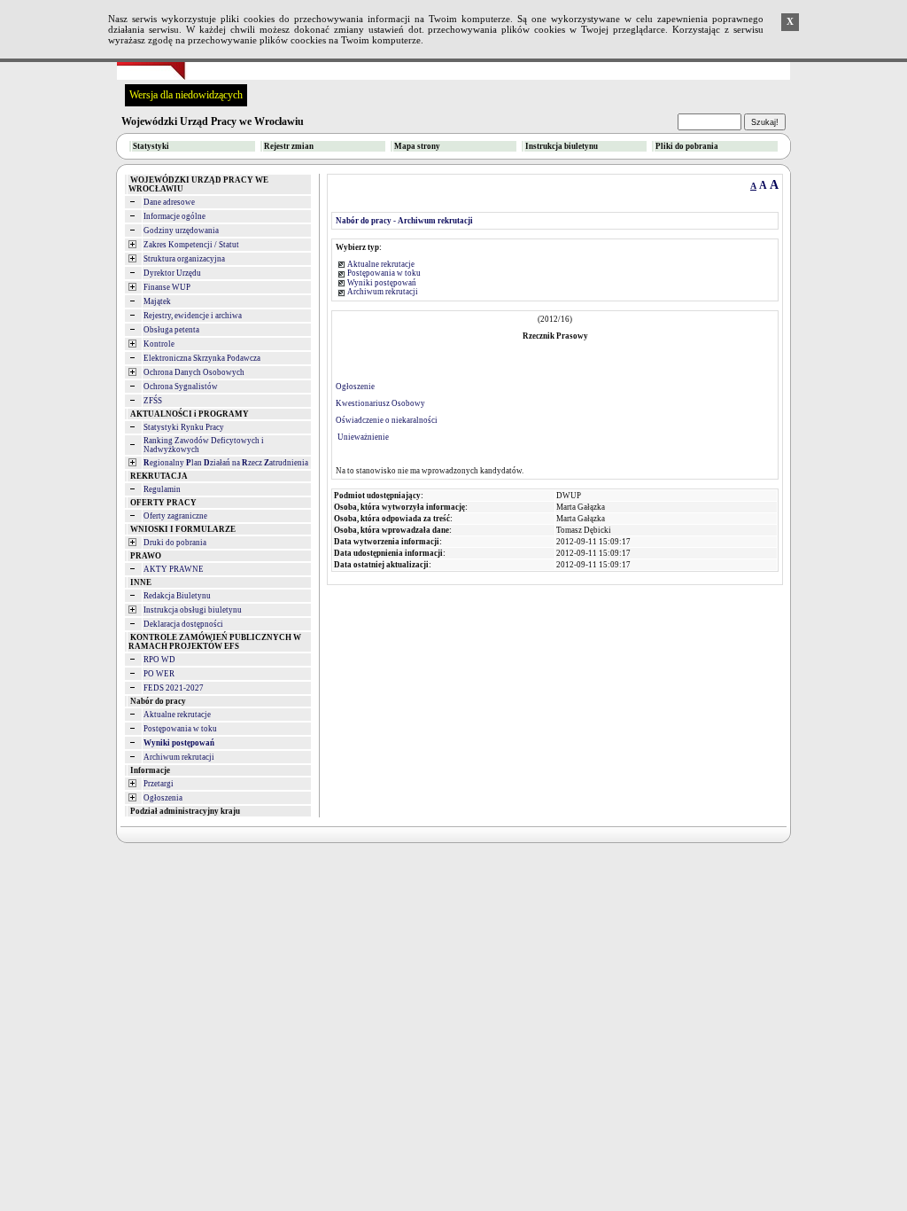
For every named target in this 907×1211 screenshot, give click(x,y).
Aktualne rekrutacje (177, 714)
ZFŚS (152, 400)
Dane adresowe (169, 202)
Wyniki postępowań (381, 282)
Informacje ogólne (174, 216)
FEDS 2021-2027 (173, 688)
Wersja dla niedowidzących (186, 95)
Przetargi (158, 783)
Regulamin (162, 489)
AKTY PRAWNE (173, 569)
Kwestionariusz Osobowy (380, 403)
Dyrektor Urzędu (172, 273)
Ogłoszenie (355, 386)
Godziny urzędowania (181, 230)
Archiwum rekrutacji (178, 757)
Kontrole (158, 344)
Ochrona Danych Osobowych (193, 372)
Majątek (157, 301)
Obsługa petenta (171, 329)
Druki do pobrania (174, 542)
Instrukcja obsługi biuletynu (192, 610)
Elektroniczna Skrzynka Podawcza (201, 358)
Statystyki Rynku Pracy (183, 427)
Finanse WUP (166, 287)
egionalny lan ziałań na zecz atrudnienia (225, 462)
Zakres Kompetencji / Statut (191, 244)
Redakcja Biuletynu (177, 595)
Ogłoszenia (162, 797)
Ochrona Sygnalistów (180, 386)
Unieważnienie (362, 437)
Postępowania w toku (180, 728)
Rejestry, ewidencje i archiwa (192, 315)
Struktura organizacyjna (184, 258)
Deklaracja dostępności (183, 624)
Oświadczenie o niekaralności (387, 420)
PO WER (158, 673)
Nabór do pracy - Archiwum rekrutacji (404, 220)
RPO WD (159, 659)
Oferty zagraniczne (175, 516)
